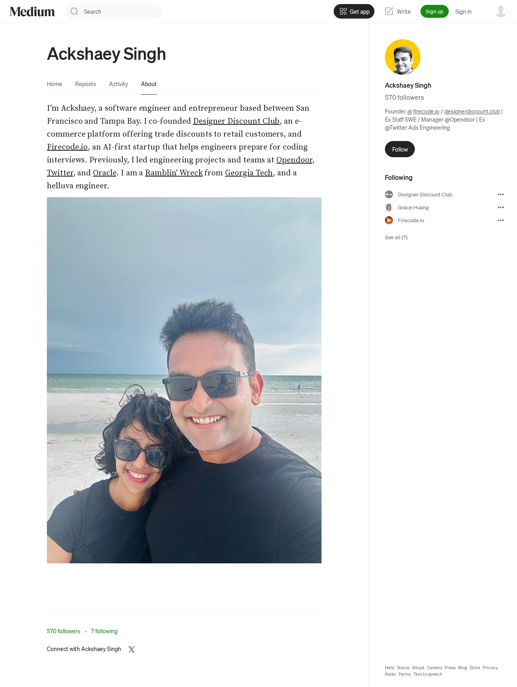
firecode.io (426, 111)
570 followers (63, 630)
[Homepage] (32, 11)
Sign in (463, 11)
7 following (104, 630)
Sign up (434, 11)
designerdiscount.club (472, 111)
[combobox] (123, 11)
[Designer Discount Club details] (500, 194)
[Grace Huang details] (500, 207)
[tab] (54, 84)
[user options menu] (500, 10)
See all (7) (396, 237)
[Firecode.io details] (500, 220)
